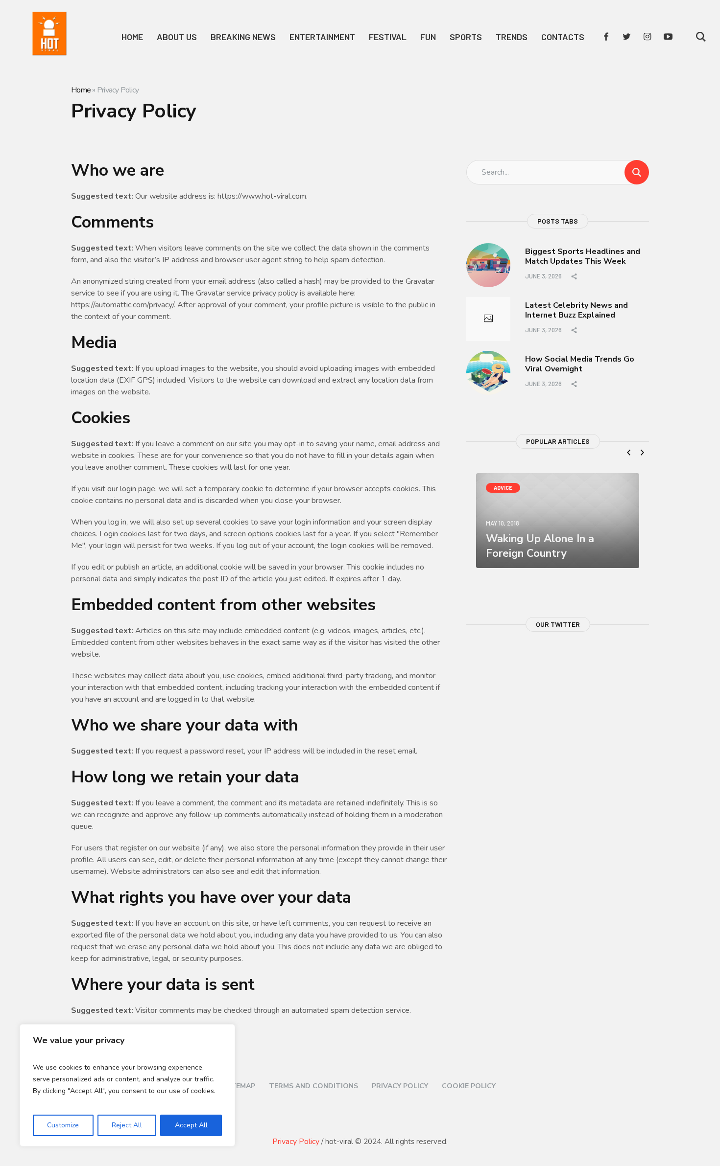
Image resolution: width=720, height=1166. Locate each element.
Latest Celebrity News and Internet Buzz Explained (576, 310)
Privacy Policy (400, 1086)
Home (81, 90)
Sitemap (239, 1086)
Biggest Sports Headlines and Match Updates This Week (582, 257)
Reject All (127, 1125)
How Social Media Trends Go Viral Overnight (579, 364)
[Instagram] (647, 36)
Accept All (191, 1125)
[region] (127, 1085)
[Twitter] (627, 36)
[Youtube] (668, 36)
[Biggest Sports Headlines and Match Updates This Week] (488, 264)
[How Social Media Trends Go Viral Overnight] (488, 372)
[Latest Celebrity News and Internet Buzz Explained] (488, 319)
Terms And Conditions (313, 1086)
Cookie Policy (469, 1086)
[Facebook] (606, 36)
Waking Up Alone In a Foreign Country (540, 546)
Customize (63, 1125)
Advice (503, 487)
